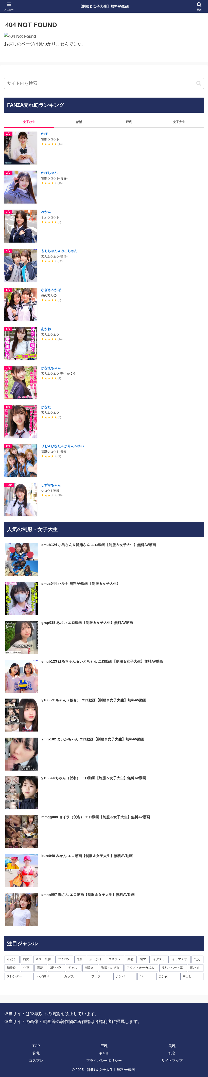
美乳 (172, 1046)
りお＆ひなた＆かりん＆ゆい (62, 446)
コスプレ (36, 1060)
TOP (36, 1046)
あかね (46, 329)
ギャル (104, 1053)
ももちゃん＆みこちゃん (59, 251)
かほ (44, 134)
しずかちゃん (51, 485)
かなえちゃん (51, 368)
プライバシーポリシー (104, 1060)
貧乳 (36, 1053)
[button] (198, 83)
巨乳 (104, 1046)
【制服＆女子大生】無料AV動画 (104, 6)
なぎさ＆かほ (51, 290)
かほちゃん (49, 173)
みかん (46, 212)
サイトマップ (172, 1060)
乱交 (172, 1053)
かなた (46, 407)
